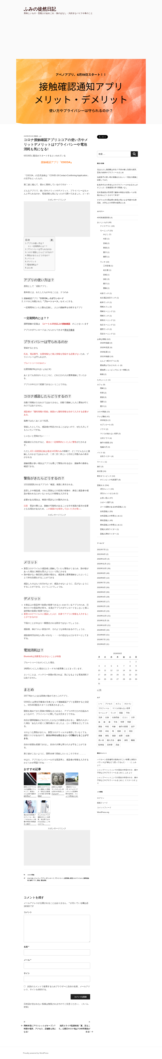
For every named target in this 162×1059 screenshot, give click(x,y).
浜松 (105, 279)
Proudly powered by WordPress (35, 1053)
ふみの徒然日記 (40, 9)
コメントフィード (104, 807)
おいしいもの (102, 222)
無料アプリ (32, 880)
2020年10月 (102, 568)
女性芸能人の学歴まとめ (110, 516)
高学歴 (109, 745)
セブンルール (105, 425)
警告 (38, 880)
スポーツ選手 (105, 502)
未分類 (99, 471)
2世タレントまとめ (107, 493)
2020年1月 (101, 611)
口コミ (125, 717)
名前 (26, 947)
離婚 (133, 740)
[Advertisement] (81, 40)
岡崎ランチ (104, 316)
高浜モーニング (106, 334)
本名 (107, 731)
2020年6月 (101, 587)
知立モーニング (106, 325)
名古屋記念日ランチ (108, 298)
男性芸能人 (104, 520)
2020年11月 (101, 564)
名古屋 (105, 270)
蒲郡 (102, 402)
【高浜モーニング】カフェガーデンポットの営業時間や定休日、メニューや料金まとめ (72, 791)
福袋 (114, 736)
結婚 (127, 736)
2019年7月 (101, 639)
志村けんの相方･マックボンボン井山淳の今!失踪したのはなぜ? (58, 790)
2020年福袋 (104, 343)
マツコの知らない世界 (109, 434)
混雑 (119, 731)
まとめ (30, 268)
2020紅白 (104, 420)
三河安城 (106, 266)
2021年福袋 (104, 356)
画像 (100, 736)
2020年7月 (101, 583)
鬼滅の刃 (103, 447)
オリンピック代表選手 (109, 480)
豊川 (105, 252)
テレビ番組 (101, 416)
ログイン (100, 798)
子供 (115, 722)
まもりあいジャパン (33, 878)
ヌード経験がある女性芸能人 (111, 507)
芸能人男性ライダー (108, 534)
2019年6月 (101, 644)
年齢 (114, 727)
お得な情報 (101, 339)
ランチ (102, 262)
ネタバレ (127, 704)
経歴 (121, 736)
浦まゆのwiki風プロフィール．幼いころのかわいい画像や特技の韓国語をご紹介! (30, 819)
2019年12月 (102, 616)
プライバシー (59, 878)
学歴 (122, 722)
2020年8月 (101, 578)
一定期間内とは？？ (39, 246)
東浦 (105, 248)
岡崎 (102, 388)
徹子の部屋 (104, 443)
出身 (107, 717)
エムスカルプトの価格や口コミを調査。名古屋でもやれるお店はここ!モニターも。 (44, 819)
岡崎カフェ (104, 307)
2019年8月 (101, 635)
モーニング (104, 231)
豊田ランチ (104, 329)
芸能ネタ (100, 485)
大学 (133, 717)
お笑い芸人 (104, 498)
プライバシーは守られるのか (39, 249)
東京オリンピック (104, 476)
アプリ (43, 878)
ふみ (40, 136)
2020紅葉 (104, 352)
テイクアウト (105, 226)
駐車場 (101, 745)
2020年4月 (101, 597)
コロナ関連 (30, 875)
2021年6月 (101, 554)
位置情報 (66, 878)
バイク (99, 453)
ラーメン (100, 462)
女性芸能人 (104, 511)
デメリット (32, 261)
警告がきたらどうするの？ (38, 255)
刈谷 (105, 239)
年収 (107, 727)
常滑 (102, 393)
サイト (27, 973)
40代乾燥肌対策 (103, 218)
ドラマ (102, 429)
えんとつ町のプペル (108, 361)
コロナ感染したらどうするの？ (40, 252)
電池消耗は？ (32, 265)
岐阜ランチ (104, 302)
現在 (131, 731)
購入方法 (110, 740)
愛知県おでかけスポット (110, 365)
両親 (121, 713)
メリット (31, 258)
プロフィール (103, 708)
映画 (102, 374)
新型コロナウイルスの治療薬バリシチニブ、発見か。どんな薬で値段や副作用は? (30, 791)
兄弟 (100, 717)
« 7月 (99, 690)
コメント (28, 912)
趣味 (119, 740)
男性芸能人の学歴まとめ (110, 525)
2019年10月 (102, 625)
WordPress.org (103, 812)
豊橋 (105, 288)
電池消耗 (43, 880)
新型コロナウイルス (76, 878)
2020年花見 (104, 347)
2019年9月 (101, 630)
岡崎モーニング (106, 311)
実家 (129, 722)
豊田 (105, 257)
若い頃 (101, 740)
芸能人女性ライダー (108, 529)
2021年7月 (101, 550)
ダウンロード (50, 878)
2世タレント (105, 489)
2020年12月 (102, 559)
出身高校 (115, 717)
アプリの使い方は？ (35, 243)
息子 (133, 727)
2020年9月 (101, 573)
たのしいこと (102, 380)
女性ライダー (105, 456)
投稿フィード (102, 803)
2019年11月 (101, 620)
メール (27, 960)
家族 (100, 727)
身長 (126, 740)
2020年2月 (101, 606)
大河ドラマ (104, 438)
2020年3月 (101, 602)
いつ (100, 704)
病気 (107, 736)
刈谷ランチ (104, 293)
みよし (105, 234)
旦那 (100, 731)
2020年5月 (101, 592)
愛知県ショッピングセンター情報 (113, 370)
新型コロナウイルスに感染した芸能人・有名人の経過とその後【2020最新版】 (44, 791)
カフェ (99, 385)
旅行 (99, 467)
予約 (128, 713)
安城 (105, 243)
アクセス (108, 704)
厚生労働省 (69, 330)
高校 (117, 745)
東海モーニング (106, 320)
